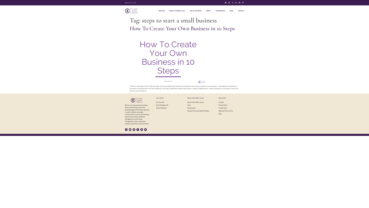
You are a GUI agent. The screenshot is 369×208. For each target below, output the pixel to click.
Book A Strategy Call (177, 11)
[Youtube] (225, 3)
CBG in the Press (196, 11)
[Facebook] (239, 3)
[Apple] (236, 3)
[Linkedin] (229, 3)
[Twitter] (243, 3)
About (208, 11)
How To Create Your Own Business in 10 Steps (182, 28)
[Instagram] (232, 3)
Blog (231, 11)
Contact (241, 11)
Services (162, 11)
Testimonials (220, 11)
